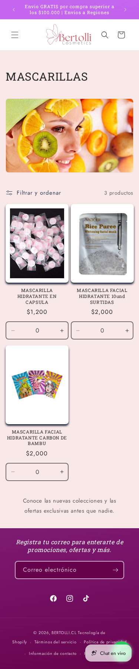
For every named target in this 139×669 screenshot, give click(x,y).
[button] (15, 35)
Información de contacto (53, 653)
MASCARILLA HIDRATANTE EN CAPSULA (37, 296)
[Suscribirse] (115, 570)
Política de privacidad (105, 642)
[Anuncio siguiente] (125, 9)
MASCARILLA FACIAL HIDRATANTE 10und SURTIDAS (102, 296)
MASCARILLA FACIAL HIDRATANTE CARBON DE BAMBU (37, 437)
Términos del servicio (55, 642)
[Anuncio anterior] (14, 9)
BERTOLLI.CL (64, 633)
